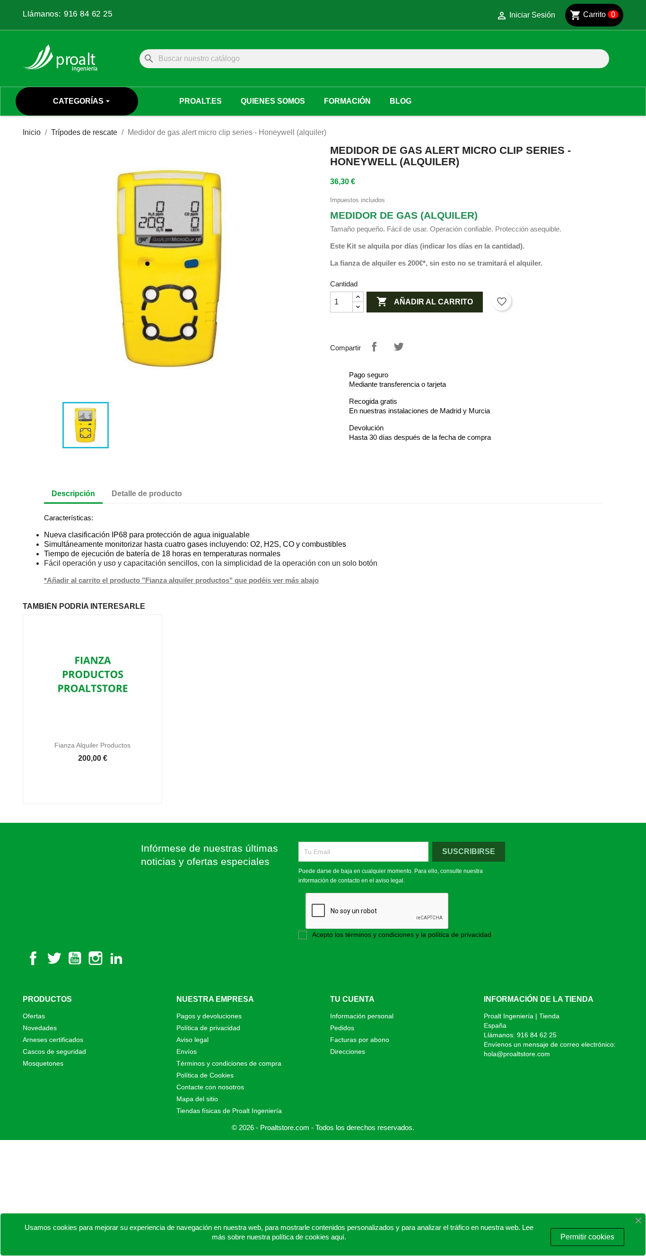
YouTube (74, 958)
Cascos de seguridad (54, 1051)
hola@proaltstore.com (517, 1054)
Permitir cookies (587, 1237)
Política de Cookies (205, 1075)
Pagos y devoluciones (209, 1016)
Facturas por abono (359, 1039)
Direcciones (347, 1051)
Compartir (374, 346)
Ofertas (34, 1016)
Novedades (40, 1028)
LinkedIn (116, 958)
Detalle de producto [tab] (147, 494)
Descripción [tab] (73, 494)
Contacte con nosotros (210, 1087)
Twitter (53, 958)
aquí (337, 1237)
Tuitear (398, 346)
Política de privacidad (208, 1028)
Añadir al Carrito (424, 301)
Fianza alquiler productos (92, 745)
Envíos (186, 1051)
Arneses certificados (53, 1039)
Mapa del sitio (197, 1099)
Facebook (33, 958)
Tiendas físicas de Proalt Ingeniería (229, 1110)
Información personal (361, 1016)
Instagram (95, 958)
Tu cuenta (352, 999)
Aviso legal (192, 1039)
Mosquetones (43, 1063)
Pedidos (342, 1028)
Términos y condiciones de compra (228, 1063)
